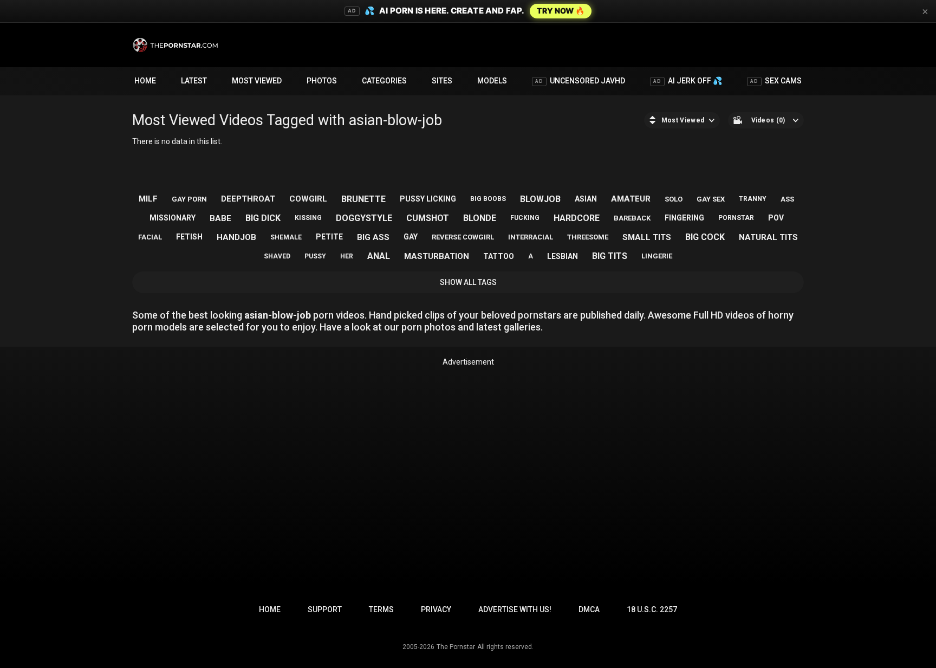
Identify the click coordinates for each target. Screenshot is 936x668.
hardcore (577, 218)
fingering (684, 217)
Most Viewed (257, 80)
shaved (277, 256)
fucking (525, 218)
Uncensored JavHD (580, 80)
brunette (363, 199)
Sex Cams (776, 80)
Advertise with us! (514, 609)
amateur (631, 199)
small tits (646, 237)
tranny (752, 199)
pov (776, 217)
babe (220, 218)
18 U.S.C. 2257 (652, 609)
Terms (381, 609)
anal (378, 256)
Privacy (436, 609)
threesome (587, 237)
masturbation (436, 256)
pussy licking (428, 198)
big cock (705, 237)
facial (150, 237)
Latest (194, 80)
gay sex (711, 199)
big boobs (488, 199)
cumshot (427, 218)
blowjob (540, 199)
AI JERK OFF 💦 (687, 80)
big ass (373, 237)
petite (329, 236)
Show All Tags (468, 282)
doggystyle (364, 218)
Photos (322, 80)
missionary (173, 217)
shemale (286, 237)
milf (148, 199)
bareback (632, 218)
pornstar (736, 218)
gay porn (189, 199)
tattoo (498, 256)
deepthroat (248, 199)
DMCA (589, 609)
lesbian (562, 256)
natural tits (768, 237)
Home (145, 80)
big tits (609, 256)
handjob (236, 237)
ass (787, 199)
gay (411, 236)
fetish (189, 236)
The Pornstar (456, 647)
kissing (308, 218)
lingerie (656, 256)
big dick (263, 218)
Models (492, 80)
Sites (442, 80)
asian (586, 198)
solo (673, 199)
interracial (530, 237)
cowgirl (308, 199)
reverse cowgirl (463, 237)
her (346, 256)
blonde (479, 218)
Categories (384, 80)
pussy (315, 256)
